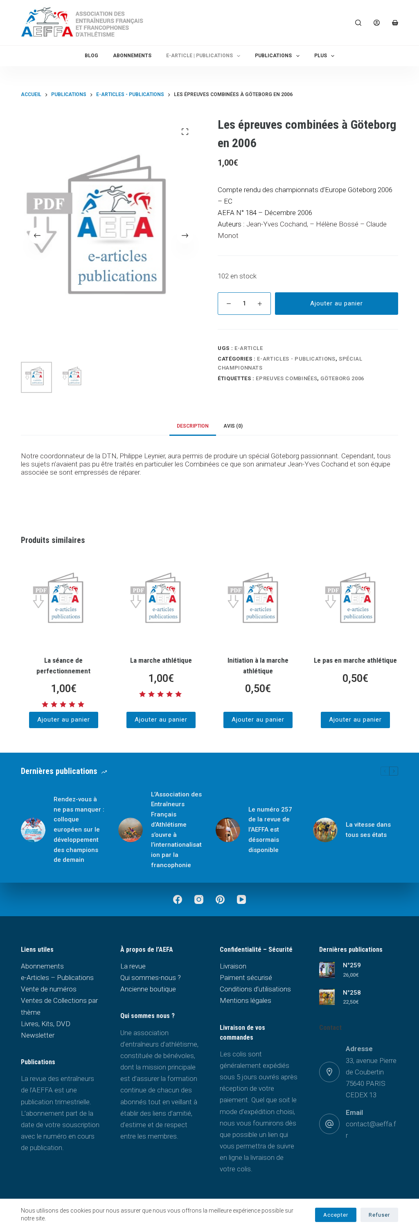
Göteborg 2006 (342, 378)
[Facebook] (177, 899)
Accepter (335, 1215)
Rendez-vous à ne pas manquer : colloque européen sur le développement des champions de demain (79, 830)
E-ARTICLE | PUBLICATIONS (199, 55)
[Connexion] (377, 23)
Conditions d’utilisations (255, 989)
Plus (320, 55)
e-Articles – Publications (57, 977)
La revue (133, 966)
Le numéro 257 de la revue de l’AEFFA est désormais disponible (270, 830)
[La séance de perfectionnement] (63, 601)
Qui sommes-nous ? (150, 977)
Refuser (379, 1215)
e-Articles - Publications (296, 359)
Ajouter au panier (336, 303)
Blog (91, 55)
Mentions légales (245, 1000)
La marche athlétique (161, 660)
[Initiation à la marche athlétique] (258, 601)
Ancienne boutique (148, 989)
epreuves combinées (286, 378)
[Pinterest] (220, 899)
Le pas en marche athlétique (355, 660)
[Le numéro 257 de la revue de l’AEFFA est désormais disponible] (228, 830)
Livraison (233, 966)
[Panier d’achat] (395, 23)
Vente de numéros (49, 989)
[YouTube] (241, 899)
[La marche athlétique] (160, 601)
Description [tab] (193, 426)
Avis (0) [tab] (233, 426)
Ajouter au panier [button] (63, 719)
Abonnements (132, 55)
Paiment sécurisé (246, 977)
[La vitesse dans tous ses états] (325, 830)
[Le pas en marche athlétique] (355, 601)
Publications (273, 55)
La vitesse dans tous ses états (368, 830)
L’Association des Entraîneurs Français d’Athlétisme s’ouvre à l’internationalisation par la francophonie (176, 830)
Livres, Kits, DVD (45, 1024)
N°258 (352, 992)
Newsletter (37, 1035)
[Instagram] (198, 899)
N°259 (352, 965)
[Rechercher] (358, 23)
